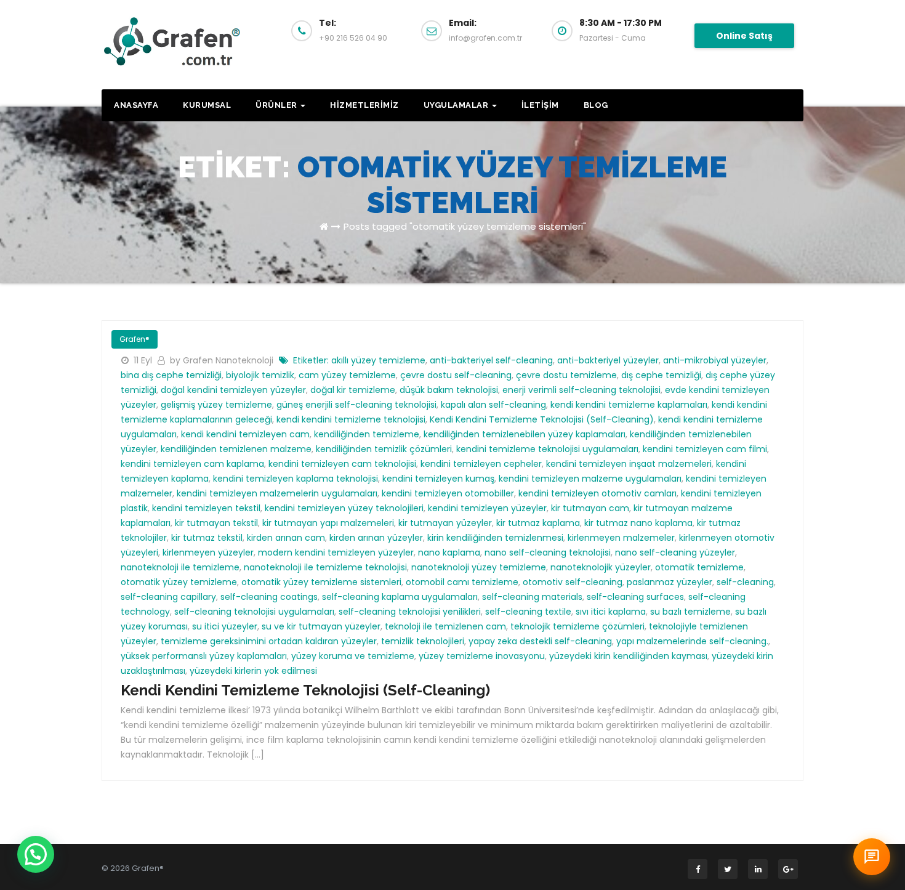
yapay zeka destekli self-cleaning (540, 641)
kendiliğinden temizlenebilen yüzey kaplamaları (524, 434)
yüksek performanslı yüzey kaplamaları (204, 656)
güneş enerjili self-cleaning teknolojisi (356, 404)
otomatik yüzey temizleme (179, 582)
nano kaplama (449, 552)
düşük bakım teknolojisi (449, 390)
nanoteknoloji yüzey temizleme (478, 567)
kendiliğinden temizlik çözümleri (384, 449)
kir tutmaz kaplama (538, 523)
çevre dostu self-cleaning (456, 375)
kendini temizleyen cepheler (481, 464)
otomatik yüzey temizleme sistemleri (321, 582)
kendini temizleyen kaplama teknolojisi (295, 478)
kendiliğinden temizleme (366, 434)
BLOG (596, 105)
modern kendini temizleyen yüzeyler (336, 552)
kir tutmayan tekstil (216, 523)
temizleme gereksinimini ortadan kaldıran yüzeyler (269, 641)
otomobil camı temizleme (462, 582)
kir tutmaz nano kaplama (638, 523)
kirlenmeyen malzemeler (621, 538)
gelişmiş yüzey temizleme (216, 404)
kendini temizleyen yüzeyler (487, 508)
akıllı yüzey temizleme (378, 360)
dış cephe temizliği (661, 375)
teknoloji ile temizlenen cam (445, 626)
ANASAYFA (136, 105)
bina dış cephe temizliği (171, 375)
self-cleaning (745, 582)
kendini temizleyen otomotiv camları (597, 493)
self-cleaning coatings (269, 597)
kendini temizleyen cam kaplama (192, 464)
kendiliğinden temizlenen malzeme (236, 449)
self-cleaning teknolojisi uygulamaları (254, 611)
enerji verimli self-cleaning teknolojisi (581, 390)
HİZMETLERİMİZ (364, 105)
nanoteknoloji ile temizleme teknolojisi (325, 567)
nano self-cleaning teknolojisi (548, 552)
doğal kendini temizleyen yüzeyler (233, 390)
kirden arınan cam (286, 538)
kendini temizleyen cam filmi (705, 449)
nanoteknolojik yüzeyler (600, 567)
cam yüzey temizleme (347, 375)
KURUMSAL (207, 105)
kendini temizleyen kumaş (438, 478)
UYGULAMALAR (457, 105)
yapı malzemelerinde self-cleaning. (692, 641)
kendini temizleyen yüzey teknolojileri (344, 508)
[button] (35, 854)
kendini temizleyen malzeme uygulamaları (590, 478)
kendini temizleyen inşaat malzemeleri (629, 464)
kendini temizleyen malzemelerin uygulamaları (277, 493)
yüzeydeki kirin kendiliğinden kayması (628, 656)
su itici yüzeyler (224, 626)
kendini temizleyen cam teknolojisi (342, 464)
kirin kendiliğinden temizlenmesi (495, 538)
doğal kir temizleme (352, 390)
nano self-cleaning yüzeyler (675, 552)
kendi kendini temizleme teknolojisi (350, 419)
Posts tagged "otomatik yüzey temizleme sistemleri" (465, 226)
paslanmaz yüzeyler (669, 582)
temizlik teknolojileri (422, 641)
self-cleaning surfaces (635, 597)
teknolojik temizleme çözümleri (577, 626)
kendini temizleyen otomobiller (448, 493)
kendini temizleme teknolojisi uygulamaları (547, 449)
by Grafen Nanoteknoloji (223, 360)
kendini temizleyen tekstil (206, 508)
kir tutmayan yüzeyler (445, 523)
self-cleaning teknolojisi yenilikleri (410, 611)
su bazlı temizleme (690, 611)
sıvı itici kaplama (611, 611)
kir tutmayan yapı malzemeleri (328, 523)
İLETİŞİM (540, 105)
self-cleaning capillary (168, 597)
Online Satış (744, 36)
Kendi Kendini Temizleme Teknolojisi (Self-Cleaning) (542, 419)
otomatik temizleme (699, 567)
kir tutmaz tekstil (207, 538)
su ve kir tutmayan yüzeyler (321, 626)
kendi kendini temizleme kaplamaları (628, 404)
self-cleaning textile (528, 611)
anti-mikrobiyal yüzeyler (714, 360)
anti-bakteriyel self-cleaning (491, 360)
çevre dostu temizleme (566, 375)
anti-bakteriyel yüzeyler (608, 360)
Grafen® (134, 339)
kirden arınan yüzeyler (376, 538)
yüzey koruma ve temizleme (352, 656)
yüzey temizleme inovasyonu (482, 656)
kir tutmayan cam (590, 508)
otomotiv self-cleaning (572, 582)
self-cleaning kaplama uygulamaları (400, 597)
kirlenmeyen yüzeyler (208, 552)
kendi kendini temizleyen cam (245, 434)
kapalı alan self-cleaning (493, 404)
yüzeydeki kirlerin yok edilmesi (253, 671)
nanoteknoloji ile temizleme (180, 567)
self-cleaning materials (532, 597)
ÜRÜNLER (277, 105)
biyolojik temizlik (260, 375)
